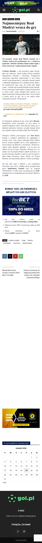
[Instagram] (24, 531)
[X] (10, 256)
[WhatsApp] (20, 256)
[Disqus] (21, 315)
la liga (23, 240)
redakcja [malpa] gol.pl (27, 516)
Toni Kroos (16, 243)
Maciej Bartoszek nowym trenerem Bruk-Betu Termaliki (11, 272)
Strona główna (7, 15)
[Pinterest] (15, 256)
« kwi (4, 482)
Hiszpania (23, 15)
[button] (4, 10)
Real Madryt (7, 243)
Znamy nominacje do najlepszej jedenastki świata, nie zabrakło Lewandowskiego (32, 274)
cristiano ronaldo (14, 240)
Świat (15, 15)
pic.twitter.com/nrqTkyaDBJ (13, 109)
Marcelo (30, 240)
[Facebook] (4, 256)
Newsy (17, 19)
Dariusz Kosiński (11, 31)
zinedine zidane (27, 243)
